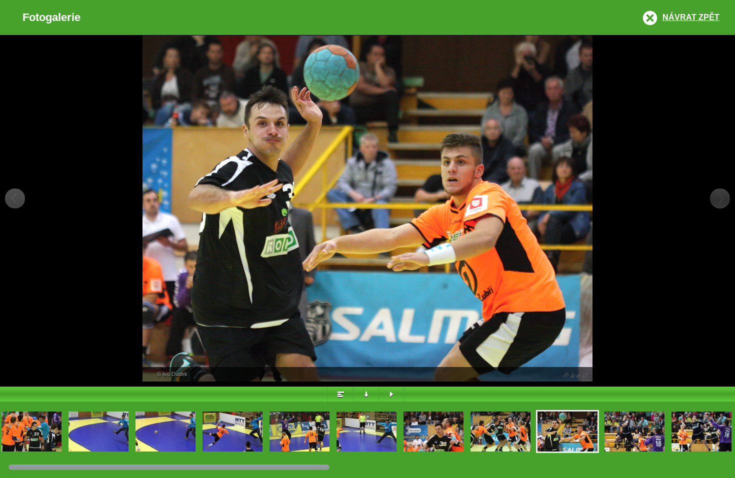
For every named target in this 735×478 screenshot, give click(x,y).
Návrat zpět (691, 17)
